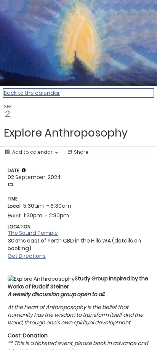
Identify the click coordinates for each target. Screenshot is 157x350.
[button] (24, 170)
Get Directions (27, 256)
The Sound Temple (33, 233)
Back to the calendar (32, 93)
